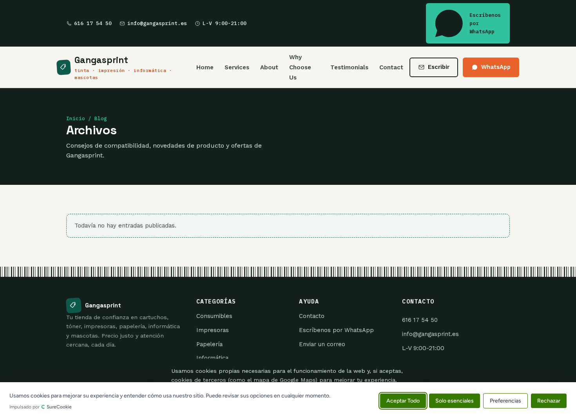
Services (237, 67)
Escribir (438, 66)
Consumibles (214, 316)
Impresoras (212, 330)
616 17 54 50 (93, 23)
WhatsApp (496, 66)
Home (205, 67)
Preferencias (505, 400)
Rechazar (548, 400)
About (269, 67)
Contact (391, 67)
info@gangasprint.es (157, 23)
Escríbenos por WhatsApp (485, 23)
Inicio (75, 118)
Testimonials (349, 67)
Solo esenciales (454, 400)
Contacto (311, 316)
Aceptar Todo (403, 400)
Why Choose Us (300, 67)
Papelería (209, 344)
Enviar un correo (322, 344)
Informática (212, 357)
